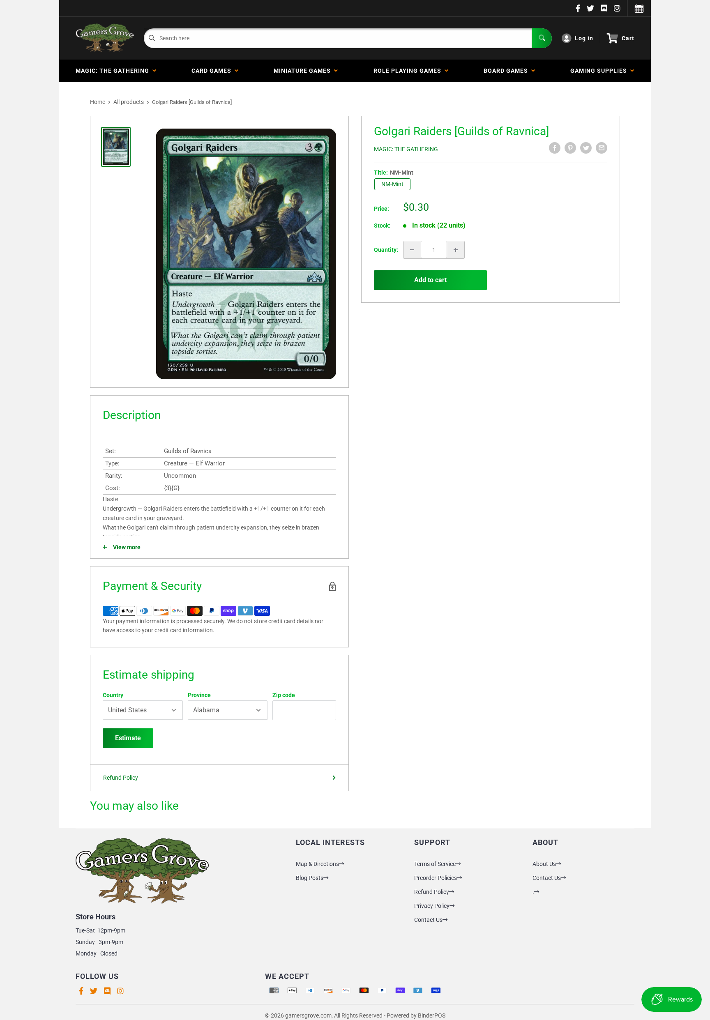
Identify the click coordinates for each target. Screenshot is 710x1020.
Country (113, 695)
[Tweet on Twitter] (586, 148)
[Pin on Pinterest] (570, 148)
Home (97, 102)
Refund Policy (120, 777)
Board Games (507, 70)
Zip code (283, 695)
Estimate (128, 738)
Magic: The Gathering (114, 70)
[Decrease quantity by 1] (412, 249)
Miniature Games (304, 70)
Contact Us (428, 919)
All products (128, 102)
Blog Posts (309, 878)
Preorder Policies (435, 878)
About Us (544, 864)
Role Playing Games (409, 70)
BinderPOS (431, 1015)
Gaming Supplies (600, 70)
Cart (628, 38)
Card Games (213, 70)
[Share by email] (601, 148)
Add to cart (430, 280)
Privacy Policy (432, 906)
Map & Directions (317, 864)
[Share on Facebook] (554, 148)
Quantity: (386, 249)
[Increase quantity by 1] (455, 249)
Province (199, 695)
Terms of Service (435, 864)
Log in (584, 38)
